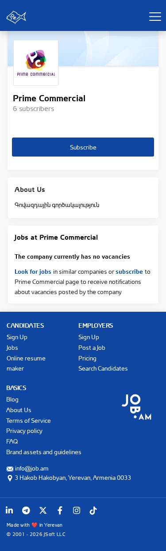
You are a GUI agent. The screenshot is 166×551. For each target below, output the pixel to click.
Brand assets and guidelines (43, 451)
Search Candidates (103, 368)
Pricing (87, 358)
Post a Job (91, 347)
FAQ (12, 441)
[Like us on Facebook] (60, 510)
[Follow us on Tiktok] (93, 510)
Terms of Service (28, 420)
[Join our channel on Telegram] (26, 510)
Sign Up (17, 337)
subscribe (130, 270)
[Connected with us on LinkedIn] (9, 510)
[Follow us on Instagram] (76, 510)
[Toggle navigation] (155, 16)
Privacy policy (24, 430)
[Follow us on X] (43, 510)
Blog (12, 399)
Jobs (12, 347)
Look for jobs (34, 270)
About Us (18, 409)
